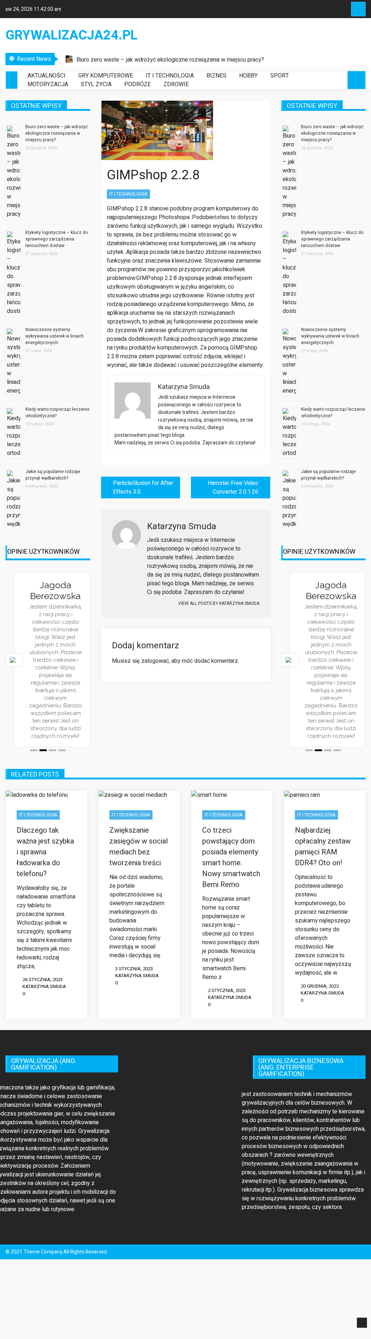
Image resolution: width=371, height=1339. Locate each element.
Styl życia (96, 84)
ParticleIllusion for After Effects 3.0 (143, 487)
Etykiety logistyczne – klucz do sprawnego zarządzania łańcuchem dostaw (56, 239)
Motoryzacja (48, 84)
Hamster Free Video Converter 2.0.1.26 (233, 487)
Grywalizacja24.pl (71, 35)
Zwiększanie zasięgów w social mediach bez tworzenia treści (138, 846)
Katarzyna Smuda (44, 986)
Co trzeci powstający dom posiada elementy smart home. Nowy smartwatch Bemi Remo (231, 857)
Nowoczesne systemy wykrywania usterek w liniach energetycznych (54, 336)
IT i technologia (170, 75)
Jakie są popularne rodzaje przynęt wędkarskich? (52, 474)
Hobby (248, 75)
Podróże (137, 84)
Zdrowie (176, 84)
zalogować (155, 661)
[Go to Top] (362, 1323)
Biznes (216, 75)
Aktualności (47, 75)
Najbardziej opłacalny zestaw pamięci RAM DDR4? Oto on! (323, 846)
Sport (279, 75)
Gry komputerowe (105, 75)
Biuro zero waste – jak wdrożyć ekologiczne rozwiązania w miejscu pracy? (170, 59)
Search (358, 9)
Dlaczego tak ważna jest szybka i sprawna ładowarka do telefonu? (45, 852)
